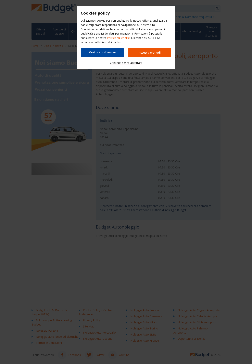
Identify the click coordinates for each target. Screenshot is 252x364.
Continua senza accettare (126, 63)
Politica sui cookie (118, 38)
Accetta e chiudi (150, 52)
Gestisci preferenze (102, 52)
